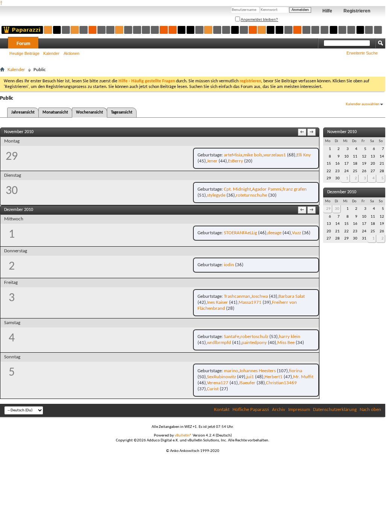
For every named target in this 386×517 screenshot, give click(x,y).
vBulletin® (183, 436)
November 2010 (342, 132)
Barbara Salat (291, 296)
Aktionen (71, 53)
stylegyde (216, 195)
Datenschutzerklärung (335, 409)
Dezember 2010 (341, 192)
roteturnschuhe (251, 195)
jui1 (250, 376)
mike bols (252, 155)
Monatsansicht (55, 113)
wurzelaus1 (274, 155)
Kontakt (221, 409)
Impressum (299, 409)
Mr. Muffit (303, 376)
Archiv (278, 409)
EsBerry (235, 161)
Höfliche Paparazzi (251, 409)
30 (337, 209)
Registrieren (356, 11)
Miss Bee (286, 342)
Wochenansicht (89, 113)
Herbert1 (273, 376)
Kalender (51, 53)
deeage (274, 232)
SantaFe (231, 336)
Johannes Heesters (257, 370)
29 (328, 209)
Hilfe (327, 11)
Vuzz (296, 232)
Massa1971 (250, 302)
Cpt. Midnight (237, 189)
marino (231, 370)
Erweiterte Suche (362, 53)
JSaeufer (247, 383)
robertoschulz (254, 336)
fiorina (295, 370)
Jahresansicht (23, 113)
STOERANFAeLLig (240, 232)
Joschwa (259, 296)
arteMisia (233, 155)
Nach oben (370, 409)
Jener (212, 161)
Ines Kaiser (217, 302)
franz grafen (295, 189)
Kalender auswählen (363, 104)
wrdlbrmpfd (219, 342)
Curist (213, 389)
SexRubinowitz (221, 376)
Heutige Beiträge (24, 53)
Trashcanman (237, 296)
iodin (229, 264)
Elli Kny (303, 155)
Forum (23, 43)
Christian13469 (281, 383)
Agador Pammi (266, 189)
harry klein (289, 336)
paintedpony (254, 342)
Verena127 (217, 383)
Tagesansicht (121, 113)
